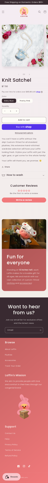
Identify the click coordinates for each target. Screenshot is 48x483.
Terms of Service (13, 450)
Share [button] (7, 167)
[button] (3, 12)
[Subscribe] (40, 330)
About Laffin (10, 349)
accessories (26, 283)
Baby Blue (9, 101)
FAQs (7, 439)
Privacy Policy (11, 444)
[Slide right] (29, 74)
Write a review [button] (24, 200)
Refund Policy (11, 455)
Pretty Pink (25, 101)
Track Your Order (13, 366)
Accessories (10, 360)
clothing (11, 283)
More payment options (24, 133)
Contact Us (10, 433)
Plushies (8, 355)
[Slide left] (18, 74)
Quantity (5, 106)
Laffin (26, 477)
